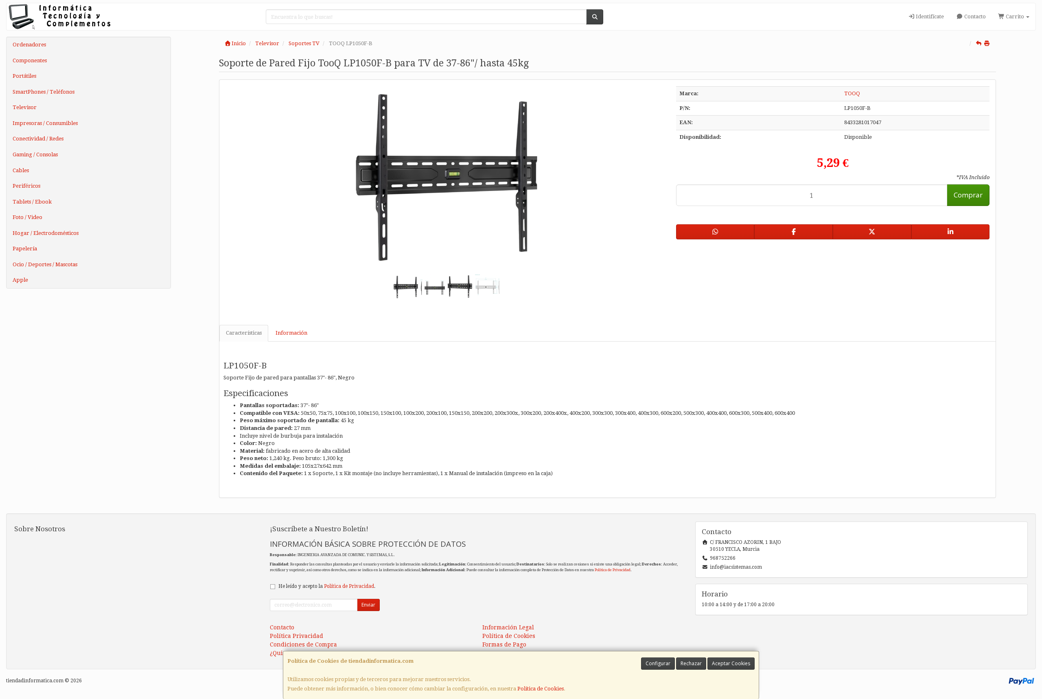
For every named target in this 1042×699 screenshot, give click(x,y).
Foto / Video (27, 217)
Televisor (25, 107)
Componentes (30, 60)
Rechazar (691, 663)
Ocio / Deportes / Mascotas (45, 264)
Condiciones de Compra (303, 644)
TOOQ (852, 93)
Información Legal (508, 627)
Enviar (368, 604)
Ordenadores (29, 45)
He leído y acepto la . (326, 586)
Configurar (658, 663)
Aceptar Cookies (731, 663)
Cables (21, 170)
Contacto (974, 16)
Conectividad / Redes (38, 139)
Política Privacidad (296, 636)
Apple (20, 280)
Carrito (1015, 16)
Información (291, 333)
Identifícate (929, 16)
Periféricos (26, 186)
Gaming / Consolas (35, 154)
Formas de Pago (504, 644)
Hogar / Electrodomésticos (46, 233)
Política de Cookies (540, 689)
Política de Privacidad (612, 570)
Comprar (968, 194)
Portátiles (24, 76)
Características (244, 333)
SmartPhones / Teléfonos (43, 92)
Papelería (25, 248)
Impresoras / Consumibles (45, 123)
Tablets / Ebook (32, 202)
